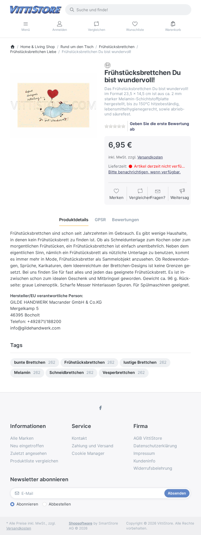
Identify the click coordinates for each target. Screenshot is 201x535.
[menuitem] (34, 362)
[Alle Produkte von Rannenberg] (107, 64)
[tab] (73, 219)
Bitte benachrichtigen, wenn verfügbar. (144, 171)
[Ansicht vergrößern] (53, 105)
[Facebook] (100, 408)
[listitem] (53, 105)
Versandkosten (150, 157)
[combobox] (128, 9)
